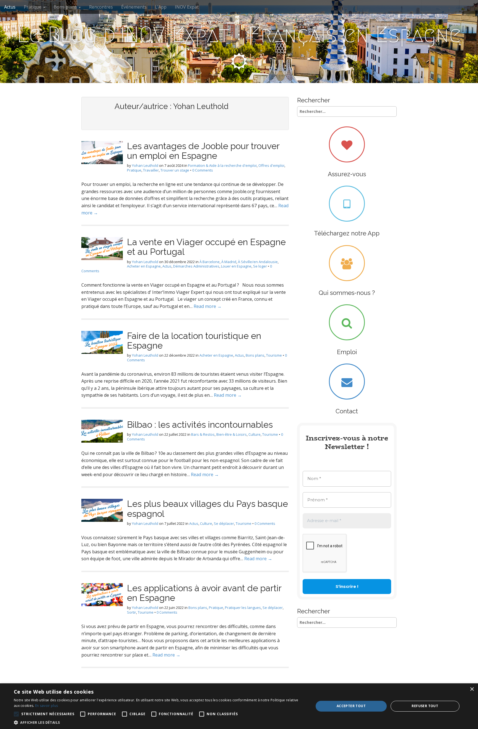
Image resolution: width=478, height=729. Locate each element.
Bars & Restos (203, 434)
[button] (159, 722)
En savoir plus (46, 705)
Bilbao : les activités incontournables (200, 424)
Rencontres (101, 7)
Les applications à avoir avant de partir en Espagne (204, 593)
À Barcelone (209, 261)
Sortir (131, 612)
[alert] (239, 706)
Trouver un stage (174, 170)
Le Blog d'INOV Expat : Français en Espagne (239, 34)
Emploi (347, 352)
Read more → (208, 306)
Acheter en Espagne (144, 266)
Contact (347, 411)
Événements (134, 7)
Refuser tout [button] (425, 706)
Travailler (151, 170)
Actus (9, 7)
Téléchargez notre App (347, 233)
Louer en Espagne (236, 266)
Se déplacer (224, 523)
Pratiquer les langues (243, 607)
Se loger (260, 266)
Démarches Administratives (196, 266)
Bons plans (66, 7)
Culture (254, 434)
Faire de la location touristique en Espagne (194, 341)
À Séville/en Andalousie (258, 261)
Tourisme (274, 355)
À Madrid (228, 261)
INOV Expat (187, 7)
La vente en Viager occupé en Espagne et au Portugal (206, 247)
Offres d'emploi (271, 165)
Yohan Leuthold (145, 165)
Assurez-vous (347, 174)
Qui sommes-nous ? (347, 292)
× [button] (472, 689)
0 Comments (202, 170)
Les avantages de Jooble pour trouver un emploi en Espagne (203, 151)
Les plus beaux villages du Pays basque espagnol (207, 508)
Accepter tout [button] (351, 706)
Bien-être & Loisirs (231, 434)
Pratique (33, 7)
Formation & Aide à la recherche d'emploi (222, 165)
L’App (161, 7)
